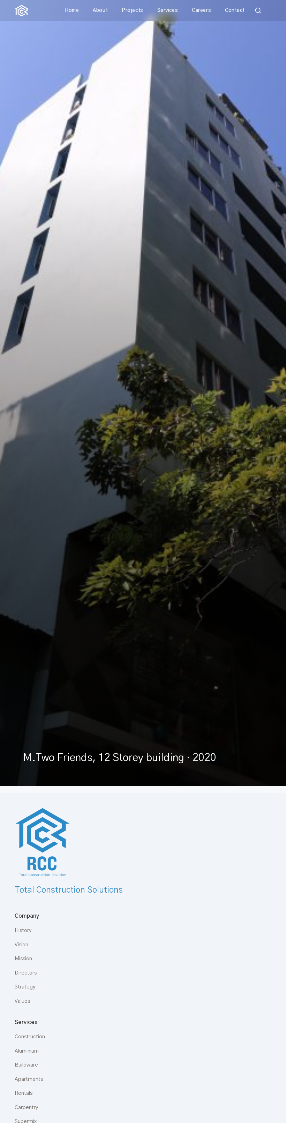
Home (72, 10)
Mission (23, 958)
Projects (132, 10)
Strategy (25, 987)
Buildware (26, 1065)
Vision (21, 944)
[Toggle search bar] (258, 10)
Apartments (29, 1079)
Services (167, 10)
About (100, 10)
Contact (235, 10)
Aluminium (27, 1051)
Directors (26, 973)
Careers (201, 10)
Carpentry (26, 1107)
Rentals (23, 1093)
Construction (30, 1036)
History (23, 930)
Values (22, 1001)
